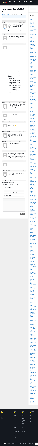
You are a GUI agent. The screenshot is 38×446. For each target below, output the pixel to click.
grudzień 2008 (33, 332)
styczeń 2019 (32, 152)
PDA (11, 14)
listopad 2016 (32, 191)
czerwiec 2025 (33, 38)
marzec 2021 (32, 114)
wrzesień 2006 (33, 363)
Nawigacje (23, 420)
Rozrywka (23, 431)
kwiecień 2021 (33, 112)
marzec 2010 (32, 310)
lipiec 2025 (32, 37)
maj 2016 (32, 200)
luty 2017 (32, 187)
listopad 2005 (32, 368)
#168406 (23, 160)
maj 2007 (32, 360)
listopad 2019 (32, 137)
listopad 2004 (32, 376)
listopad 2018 (32, 155)
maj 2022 (32, 93)
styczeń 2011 (32, 295)
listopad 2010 (32, 298)
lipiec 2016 (32, 198)
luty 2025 (32, 44)
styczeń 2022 (32, 99)
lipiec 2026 (32, 19)
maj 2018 (32, 165)
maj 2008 (32, 343)
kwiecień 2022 (33, 95)
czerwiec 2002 (33, 398)
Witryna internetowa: (7, 195)
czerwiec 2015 (33, 217)
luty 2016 (32, 205)
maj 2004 (32, 382)
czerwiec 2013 (33, 253)
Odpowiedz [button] (20, 22)
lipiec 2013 (32, 251)
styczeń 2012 (32, 277)
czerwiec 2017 (33, 181)
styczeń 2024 (32, 63)
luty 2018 (32, 169)
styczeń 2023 (32, 81)
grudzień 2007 (33, 350)
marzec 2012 (32, 275)
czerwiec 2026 (33, 20)
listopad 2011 (32, 280)
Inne (22, 427)
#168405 (23, 151)
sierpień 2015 (32, 214)
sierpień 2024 (32, 53)
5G (30, 420)
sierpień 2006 (32, 364)
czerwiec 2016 (33, 199)
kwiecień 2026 (33, 23)
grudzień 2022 (33, 82)
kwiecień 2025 (33, 41)
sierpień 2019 (32, 143)
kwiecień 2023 (33, 77)
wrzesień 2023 (33, 70)
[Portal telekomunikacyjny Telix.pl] (4, 412)
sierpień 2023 (32, 71)
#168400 (23, 102)
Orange (31, 413)
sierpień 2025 (32, 35)
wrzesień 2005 (33, 372)
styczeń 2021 (32, 117)
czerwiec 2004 (33, 380)
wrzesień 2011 (33, 284)
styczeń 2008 (32, 349)
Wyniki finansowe (16, 431)
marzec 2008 (32, 346)
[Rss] (2, 418)
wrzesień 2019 (33, 141)
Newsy (14, 1)
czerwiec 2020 (33, 128)
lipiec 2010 (32, 305)
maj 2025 (32, 40)
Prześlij (22, 213)
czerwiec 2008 (33, 342)
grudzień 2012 (33, 261)
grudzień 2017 (33, 172)
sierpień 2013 (32, 250)
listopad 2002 (32, 391)
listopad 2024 (32, 48)
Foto (22, 434)
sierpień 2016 (32, 196)
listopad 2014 (32, 227)
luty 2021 (32, 115)
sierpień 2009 (32, 321)
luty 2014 (32, 240)
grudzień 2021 (33, 100)
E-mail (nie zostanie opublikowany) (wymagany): (13, 192)
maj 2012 (32, 272)
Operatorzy (25, 1)
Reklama (15, 439)
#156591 (23, 22)
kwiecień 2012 (33, 273)
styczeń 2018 (32, 170)
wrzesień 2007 (33, 356)
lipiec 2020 (32, 126)
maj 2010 (32, 308)
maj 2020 (32, 129)
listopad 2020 (32, 119)
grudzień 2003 (33, 384)
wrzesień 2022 (33, 88)
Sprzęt (19, 1)
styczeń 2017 (32, 188)
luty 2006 (32, 365)
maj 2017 (32, 183)
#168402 (23, 121)
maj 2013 (32, 254)
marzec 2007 (32, 361)
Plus (30, 418)
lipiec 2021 (32, 108)
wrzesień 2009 (33, 320)
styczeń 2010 (32, 313)
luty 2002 (32, 402)
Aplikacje (23, 432)
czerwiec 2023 (33, 74)
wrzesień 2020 (33, 123)
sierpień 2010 (32, 303)
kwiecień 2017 (33, 184)
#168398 (23, 34)
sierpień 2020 (32, 125)
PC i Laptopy (24, 421)
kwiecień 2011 (32, 291)
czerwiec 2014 (33, 235)
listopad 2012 (32, 262)
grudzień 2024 (33, 47)
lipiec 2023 (32, 73)
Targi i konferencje (16, 432)
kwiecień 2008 (33, 345)
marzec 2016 (32, 203)
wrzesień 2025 (33, 34)
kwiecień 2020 (33, 130)
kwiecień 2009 (33, 327)
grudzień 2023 (33, 64)
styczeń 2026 (32, 27)
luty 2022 (32, 97)
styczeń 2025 (32, 45)
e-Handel (15, 437)
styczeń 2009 (32, 331)
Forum (5, 14)
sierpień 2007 (32, 357)
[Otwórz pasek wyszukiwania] (34, 4)
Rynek (31, 1)
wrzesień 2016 (33, 195)
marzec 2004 (32, 383)
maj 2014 (32, 236)
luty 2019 (32, 151)
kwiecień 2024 (33, 59)
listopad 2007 (32, 352)
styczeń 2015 (32, 224)
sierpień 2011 (32, 286)
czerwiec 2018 (33, 163)
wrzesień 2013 (33, 248)
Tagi (32, 443)
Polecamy (15, 415)
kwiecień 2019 (33, 148)
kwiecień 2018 (33, 166)
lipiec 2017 (32, 180)
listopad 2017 (32, 173)
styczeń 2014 (32, 242)
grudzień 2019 (33, 136)
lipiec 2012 (32, 269)
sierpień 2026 (32, 18)
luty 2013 (32, 258)
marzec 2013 (32, 257)
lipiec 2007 (32, 358)
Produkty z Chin (24, 424)
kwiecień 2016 (33, 202)
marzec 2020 (32, 132)
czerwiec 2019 (33, 145)
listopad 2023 (32, 66)
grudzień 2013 (33, 243)
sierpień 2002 (32, 395)
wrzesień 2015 (33, 213)
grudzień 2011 (32, 279)
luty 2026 (32, 26)
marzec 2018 (32, 167)
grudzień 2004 (33, 375)
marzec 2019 (32, 150)
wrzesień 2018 (33, 159)
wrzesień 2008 (33, 338)
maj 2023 (32, 75)
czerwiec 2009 (33, 324)
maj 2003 (32, 387)
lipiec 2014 (32, 233)
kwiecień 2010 (33, 309)
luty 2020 (32, 133)
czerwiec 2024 (33, 56)
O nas (20, 443)
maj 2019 (32, 147)
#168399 (23, 43)
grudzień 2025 (33, 29)
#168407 (23, 170)
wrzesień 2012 (33, 266)
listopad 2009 (32, 316)
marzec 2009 (32, 328)
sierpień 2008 (32, 339)
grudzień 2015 (33, 207)
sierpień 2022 (32, 89)
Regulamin (29, 443)
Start (10, 1)
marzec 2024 (32, 60)
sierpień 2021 (32, 107)
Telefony (23, 415)
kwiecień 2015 (33, 220)
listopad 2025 (32, 30)
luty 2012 (32, 276)
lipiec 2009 (32, 323)
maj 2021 (32, 111)
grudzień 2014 (33, 225)
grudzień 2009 (33, 315)
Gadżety (23, 423)
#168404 (23, 141)
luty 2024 (32, 62)
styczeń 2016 (32, 206)
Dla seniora (23, 418)
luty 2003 (32, 389)
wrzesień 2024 (33, 52)
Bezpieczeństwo (24, 429)
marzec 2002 (32, 401)
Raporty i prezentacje (17, 429)
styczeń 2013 (32, 260)
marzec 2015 (32, 221)
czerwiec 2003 (33, 386)
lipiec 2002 (32, 397)
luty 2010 (32, 312)
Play (30, 415)
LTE (30, 421)
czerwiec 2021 (33, 110)
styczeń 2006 (32, 367)
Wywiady (15, 434)
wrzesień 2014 (33, 231)
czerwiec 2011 (33, 288)
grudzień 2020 (33, 118)
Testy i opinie (24, 413)
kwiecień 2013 (33, 255)
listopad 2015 (32, 209)
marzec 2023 (32, 78)
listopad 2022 (32, 84)
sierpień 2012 (32, 268)
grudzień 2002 (33, 390)
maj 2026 (32, 22)
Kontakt (23, 443)
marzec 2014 (32, 239)
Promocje (15, 413)
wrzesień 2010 (33, 302)
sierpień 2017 (32, 178)
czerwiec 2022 (33, 92)
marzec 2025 (32, 42)
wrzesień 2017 (33, 177)
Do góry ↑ (2, 444)
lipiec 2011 (32, 287)
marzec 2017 (32, 185)
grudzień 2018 (33, 154)
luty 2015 (32, 222)
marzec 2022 (32, 96)
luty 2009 (32, 330)
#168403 (23, 131)
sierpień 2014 (32, 232)
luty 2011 (32, 294)
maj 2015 (32, 218)
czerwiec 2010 (33, 306)
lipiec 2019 (32, 144)
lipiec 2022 (32, 90)
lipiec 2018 (32, 162)
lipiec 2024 (32, 55)
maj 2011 (32, 290)
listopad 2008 (32, 334)
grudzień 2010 (33, 297)
